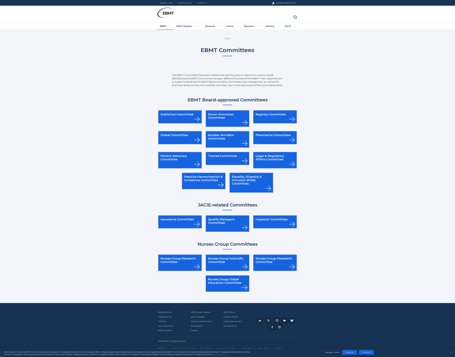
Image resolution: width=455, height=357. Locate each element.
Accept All (366, 352)
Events (230, 26)
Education (249, 26)
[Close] (451, 352)
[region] (227, 352)
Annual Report (197, 326)
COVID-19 (162, 321)
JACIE (287, 26)
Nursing (270, 26)
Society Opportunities (232, 321)
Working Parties (164, 312)
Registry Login (166, 3)
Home (227, 38)
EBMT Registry (184, 26)
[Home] (165, 12)
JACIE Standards (198, 317)
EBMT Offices (229, 312)
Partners (194, 331)
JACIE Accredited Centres (201, 321)
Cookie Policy (219, 354)
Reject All (349, 352)
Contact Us (202, 3)
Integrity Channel (230, 317)
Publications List (165, 317)
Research (210, 26)
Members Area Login (286, 3)
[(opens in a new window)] (260, 320)
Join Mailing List (230, 326)
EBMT (163, 26)
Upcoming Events (165, 326)
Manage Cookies (332, 352)
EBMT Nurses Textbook (200, 312)
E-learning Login (185, 3)
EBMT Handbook (165, 331)
